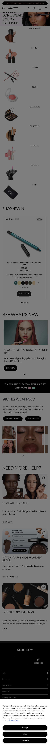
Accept (25, 728)
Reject (25, 734)
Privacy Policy (14, 720)
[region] (25, 722)
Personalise (25, 740)
